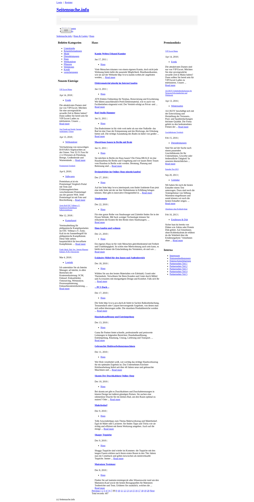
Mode (66, 53)
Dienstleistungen (71, 56)
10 (119, 490)
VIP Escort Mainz (65, 89)
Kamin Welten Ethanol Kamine (110, 53)
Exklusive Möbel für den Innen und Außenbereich (120, 257)
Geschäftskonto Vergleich (174, 132)
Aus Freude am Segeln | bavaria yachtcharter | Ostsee (70, 130)
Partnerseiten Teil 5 (178, 274)
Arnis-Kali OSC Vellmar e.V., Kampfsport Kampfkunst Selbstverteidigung (69, 207)
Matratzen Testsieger (105, 464)
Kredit (67, 69)
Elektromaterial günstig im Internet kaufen (116, 83)
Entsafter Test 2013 (172, 169)
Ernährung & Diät (179, 219)
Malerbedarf (101, 405)
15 (133, 490)
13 (127, 490)
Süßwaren (70, 176)
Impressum (175, 255)
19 (145, 490)
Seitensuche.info (72, 9)
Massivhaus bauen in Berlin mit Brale (113, 142)
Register (68, 2)
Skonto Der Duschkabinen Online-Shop (114, 376)
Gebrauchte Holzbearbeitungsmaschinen (115, 346)
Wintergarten (177, 106)
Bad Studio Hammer (105, 112)
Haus (91, 36)
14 (130, 490)
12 (124, 490)
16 (136, 490)
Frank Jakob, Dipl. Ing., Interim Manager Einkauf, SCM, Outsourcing (73, 250)
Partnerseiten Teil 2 (178, 266)
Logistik (69, 262)
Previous (96, 490)
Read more (64, 123)
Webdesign (69, 67)
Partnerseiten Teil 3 (178, 269)
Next (152, 490)
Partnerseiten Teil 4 (178, 271)
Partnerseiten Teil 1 (178, 263)
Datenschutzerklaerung (180, 261)
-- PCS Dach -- (102, 287)
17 (139, 490)
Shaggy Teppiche (103, 435)
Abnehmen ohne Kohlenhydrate (176, 209)
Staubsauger (101, 198)
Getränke (175, 180)
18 (142, 490)
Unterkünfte (69, 48)
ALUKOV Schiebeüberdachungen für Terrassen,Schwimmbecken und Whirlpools (178, 93)
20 (148, 490)
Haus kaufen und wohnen (107, 228)
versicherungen (71, 72)
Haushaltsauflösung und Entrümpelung (114, 316)
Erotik (68, 100)
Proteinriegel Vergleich (67, 166)
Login (59, 2)
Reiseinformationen (73, 51)
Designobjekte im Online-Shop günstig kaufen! (118, 171)
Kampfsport (70, 220)
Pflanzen (68, 64)
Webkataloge (70, 61)
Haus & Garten (80, 36)
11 (122, 490)
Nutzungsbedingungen (180, 258)
